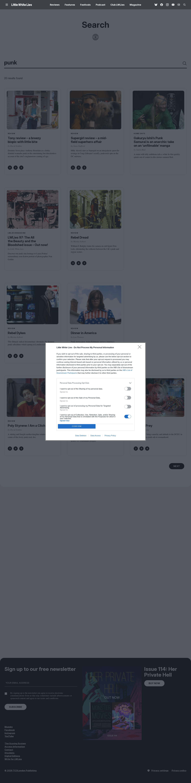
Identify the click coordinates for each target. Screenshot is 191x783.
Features (70, 4)
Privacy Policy (110, 436)
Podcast (100, 4)
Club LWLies (117, 4)
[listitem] (95, 383)
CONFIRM (77, 426)
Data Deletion (80, 436)
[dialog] (95, 391)
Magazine (135, 4)
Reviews (55, 4)
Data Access (95, 436)
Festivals (85, 4)
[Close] (140, 347)
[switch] (127, 388)
